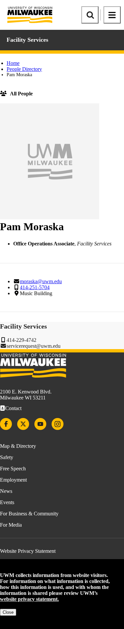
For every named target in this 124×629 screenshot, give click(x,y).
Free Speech (13, 468)
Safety (6, 457)
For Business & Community (29, 513)
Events (7, 502)
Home (13, 63)
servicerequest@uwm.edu (34, 346)
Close (8, 612)
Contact (13, 408)
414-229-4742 (21, 340)
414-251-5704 (35, 287)
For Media (11, 525)
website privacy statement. (29, 599)
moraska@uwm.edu (41, 281)
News (6, 491)
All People (21, 93)
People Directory (24, 69)
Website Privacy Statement (28, 551)
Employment (13, 480)
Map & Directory (18, 446)
